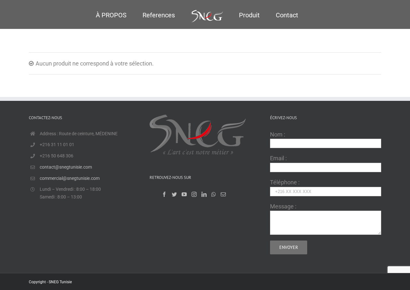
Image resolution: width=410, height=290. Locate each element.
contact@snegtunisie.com (66, 167)
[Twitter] (174, 194)
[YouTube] (184, 194)
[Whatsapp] (213, 194)
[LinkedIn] (204, 194)
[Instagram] (194, 194)
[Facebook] (164, 194)
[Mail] (223, 194)
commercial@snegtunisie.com (70, 178)
